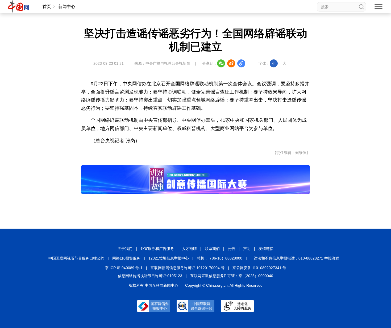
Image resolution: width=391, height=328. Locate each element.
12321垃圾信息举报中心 (168, 258)
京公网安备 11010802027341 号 (259, 268)
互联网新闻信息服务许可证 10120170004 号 (187, 268)
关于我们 (125, 248)
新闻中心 (66, 6)
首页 (47, 6)
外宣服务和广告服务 (157, 248)
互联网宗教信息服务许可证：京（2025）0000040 (231, 276)
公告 (231, 248)
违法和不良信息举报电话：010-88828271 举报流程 (296, 258)
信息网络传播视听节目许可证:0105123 (150, 276)
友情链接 (266, 248)
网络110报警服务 (126, 258)
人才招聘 (189, 248)
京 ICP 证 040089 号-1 (124, 268)
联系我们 (212, 248)
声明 (247, 248)
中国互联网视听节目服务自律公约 (76, 258)
